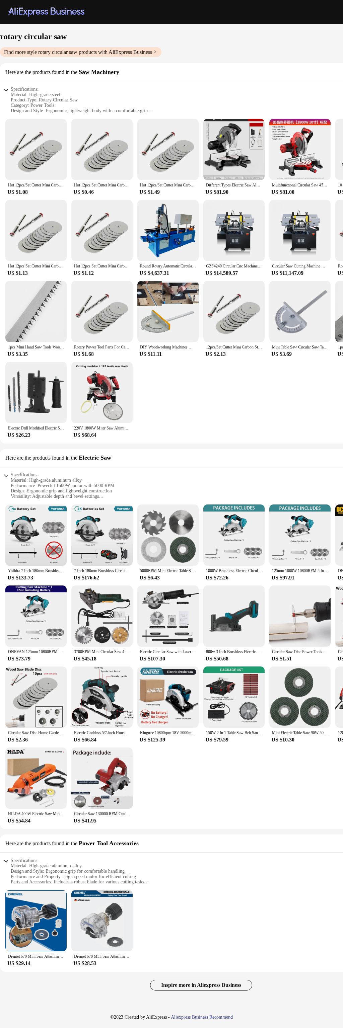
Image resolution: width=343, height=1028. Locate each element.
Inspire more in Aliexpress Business (201, 985)
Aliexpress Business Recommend (202, 1017)
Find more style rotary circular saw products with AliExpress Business (78, 52)
